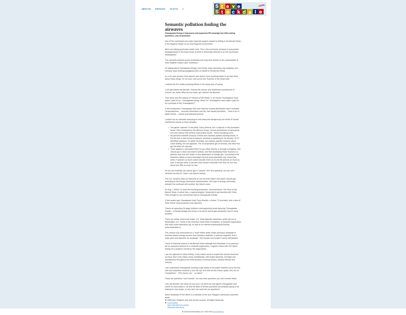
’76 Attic (173, 9)
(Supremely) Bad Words (175, 307)
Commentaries (172, 303)
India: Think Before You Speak (178, 305)
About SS (146, 9)
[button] (183, 9)
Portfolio (160, 9)
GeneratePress (218, 312)
